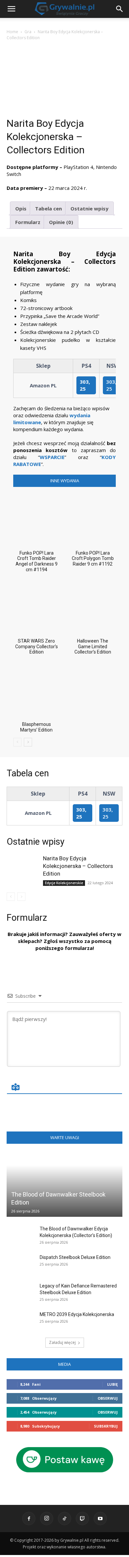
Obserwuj (108, 1398)
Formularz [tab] (27, 222)
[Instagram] (46, 1518)
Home (12, 32)
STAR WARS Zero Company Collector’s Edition (36, 646)
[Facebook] (28, 1518)
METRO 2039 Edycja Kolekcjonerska (77, 1314)
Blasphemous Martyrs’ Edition (36, 727)
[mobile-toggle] (11, 9)
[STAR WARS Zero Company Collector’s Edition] (36, 607)
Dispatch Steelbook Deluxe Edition (75, 1257)
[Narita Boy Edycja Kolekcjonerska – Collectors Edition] (23, 867)
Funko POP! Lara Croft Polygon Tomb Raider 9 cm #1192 (93, 558)
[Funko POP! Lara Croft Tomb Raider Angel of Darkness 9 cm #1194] (36, 519)
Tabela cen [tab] (48, 208)
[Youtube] (100, 1518)
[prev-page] (17, 742)
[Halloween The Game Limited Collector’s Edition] (92, 607)
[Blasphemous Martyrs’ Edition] (36, 689)
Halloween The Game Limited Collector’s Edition (92, 646)
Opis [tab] (20, 208)
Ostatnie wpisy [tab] (89, 208)
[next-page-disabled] (21, 897)
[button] (119, 9)
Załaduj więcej (62, 1342)
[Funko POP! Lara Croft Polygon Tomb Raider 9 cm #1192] (92, 519)
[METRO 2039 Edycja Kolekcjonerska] (20, 1321)
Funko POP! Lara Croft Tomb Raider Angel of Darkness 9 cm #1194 (37, 561)
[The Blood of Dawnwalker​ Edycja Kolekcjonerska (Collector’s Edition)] (20, 1235)
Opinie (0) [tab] (61, 222)
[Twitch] (82, 1518)
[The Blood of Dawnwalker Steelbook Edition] (64, 1184)
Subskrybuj (106, 1426)
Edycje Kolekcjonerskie (64, 883)
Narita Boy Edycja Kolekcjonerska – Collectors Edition (78, 866)
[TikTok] (64, 1518)
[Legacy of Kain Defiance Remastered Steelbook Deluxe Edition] (20, 1292)
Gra (27, 32)
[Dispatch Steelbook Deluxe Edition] (20, 1264)
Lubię (112, 1384)
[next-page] (28, 742)
